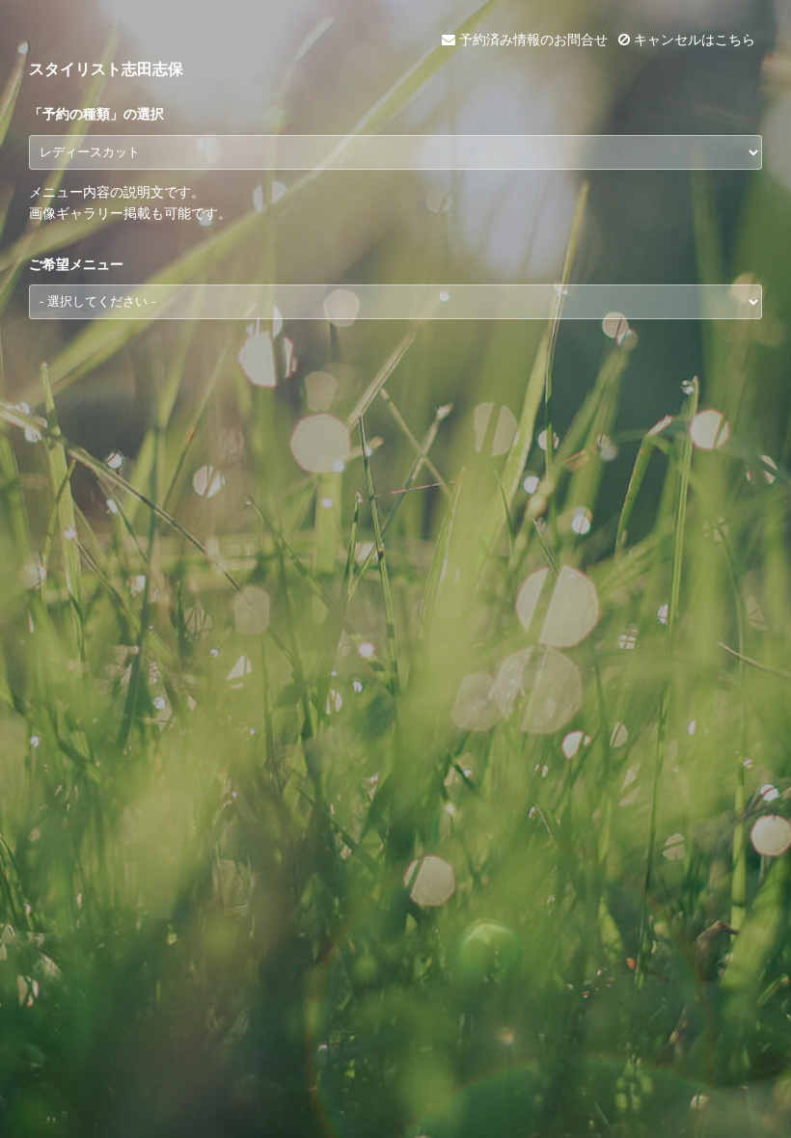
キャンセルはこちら (692, 39)
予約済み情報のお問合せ (531, 39)
